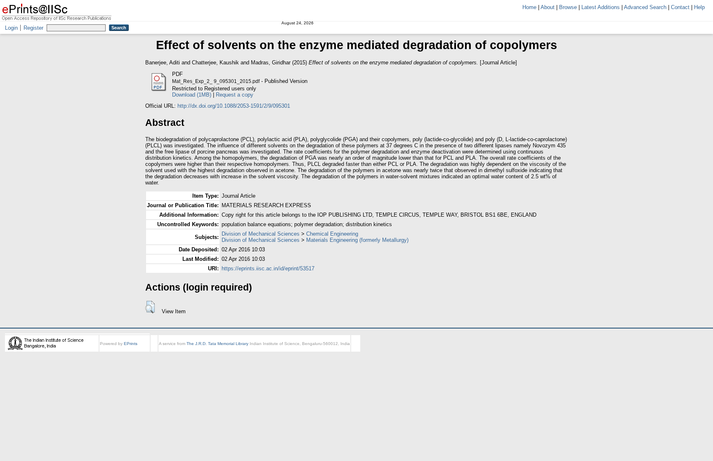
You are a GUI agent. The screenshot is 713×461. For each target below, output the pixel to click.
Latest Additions (600, 7)
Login (11, 28)
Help (699, 7)
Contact (680, 7)
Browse (568, 7)
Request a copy (234, 95)
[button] (150, 307)
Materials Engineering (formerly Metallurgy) (357, 240)
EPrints (130, 343)
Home (529, 7)
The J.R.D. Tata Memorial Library (217, 343)
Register (33, 28)
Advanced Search (645, 7)
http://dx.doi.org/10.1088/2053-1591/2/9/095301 (233, 106)
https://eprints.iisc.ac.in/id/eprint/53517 (268, 268)
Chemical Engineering (332, 234)
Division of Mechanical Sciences (261, 234)
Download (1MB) (191, 95)
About (548, 7)
